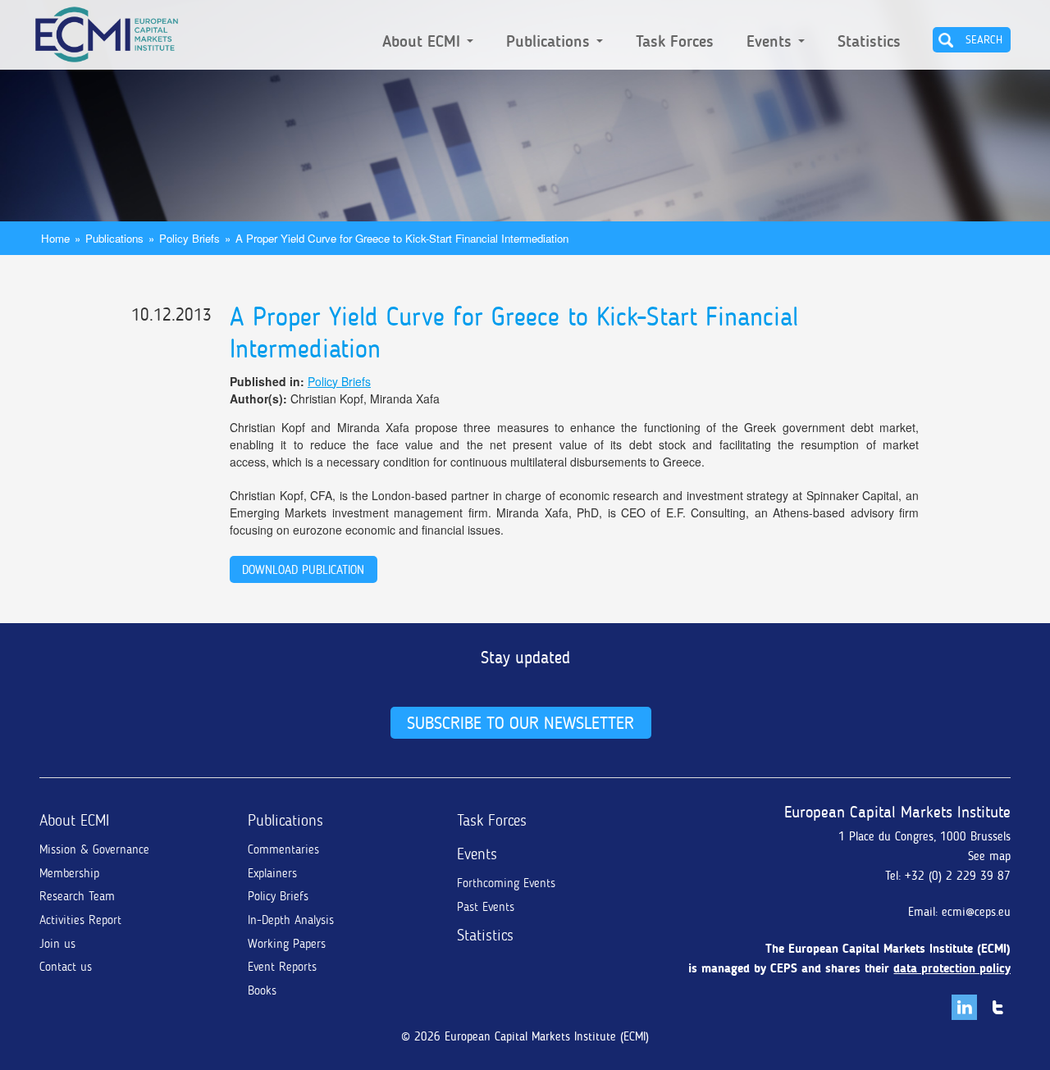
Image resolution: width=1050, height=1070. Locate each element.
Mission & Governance (94, 849)
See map (989, 856)
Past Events (485, 906)
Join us (57, 943)
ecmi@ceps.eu (976, 911)
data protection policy (952, 968)
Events (771, 42)
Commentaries (283, 849)
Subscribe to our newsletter (520, 723)
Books (262, 990)
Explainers (272, 873)
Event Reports (282, 966)
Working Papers (287, 943)
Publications (550, 42)
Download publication (303, 569)
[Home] (106, 31)
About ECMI (423, 42)
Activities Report (80, 920)
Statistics (869, 42)
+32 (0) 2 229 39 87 (958, 875)
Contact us (65, 966)
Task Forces (675, 42)
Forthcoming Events (506, 883)
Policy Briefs (189, 238)
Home (55, 238)
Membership (69, 873)
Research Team (77, 896)
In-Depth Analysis (291, 920)
